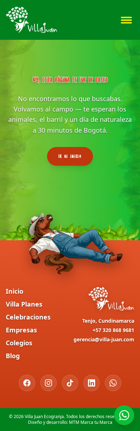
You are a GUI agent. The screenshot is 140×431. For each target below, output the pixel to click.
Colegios (19, 342)
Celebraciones (28, 317)
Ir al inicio (70, 156)
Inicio (14, 291)
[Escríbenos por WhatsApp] (124, 415)
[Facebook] (27, 383)
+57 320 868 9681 (113, 330)
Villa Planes (24, 304)
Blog (13, 355)
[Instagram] (48, 383)
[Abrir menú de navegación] (126, 20)
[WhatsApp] (113, 383)
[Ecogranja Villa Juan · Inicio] (31, 20)
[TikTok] (70, 383)
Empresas (21, 330)
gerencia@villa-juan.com (104, 339)
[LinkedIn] (91, 383)
